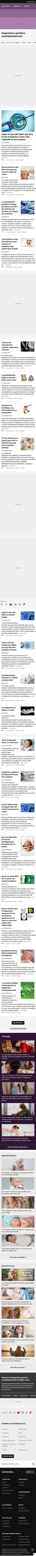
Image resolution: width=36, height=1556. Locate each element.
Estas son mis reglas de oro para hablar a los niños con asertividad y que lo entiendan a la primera (17, 1098)
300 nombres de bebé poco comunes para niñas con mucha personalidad (18, 1174)
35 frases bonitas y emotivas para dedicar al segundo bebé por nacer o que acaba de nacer (17, 1303)
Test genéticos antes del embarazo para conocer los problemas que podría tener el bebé (10, 244)
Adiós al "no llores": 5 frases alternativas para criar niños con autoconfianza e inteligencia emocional (17, 1077)
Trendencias (5, 1521)
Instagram (15, 604)
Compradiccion (6, 1526)
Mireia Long (10, 468)
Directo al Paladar (7, 1508)
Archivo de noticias (19, 1028)
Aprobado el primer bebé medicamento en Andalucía (9, 953)
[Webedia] (31, 1)
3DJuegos (21, 1482)
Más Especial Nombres (17, 1257)
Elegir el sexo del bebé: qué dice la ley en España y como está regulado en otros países (17, 137)
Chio (7, 797)
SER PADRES (6, 6)
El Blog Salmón (23, 1521)
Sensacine (22, 1495)
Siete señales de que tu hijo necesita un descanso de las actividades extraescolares (16, 1139)
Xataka (4, 1482)
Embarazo (5, 217)
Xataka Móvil (6, 1485)
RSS (19, 604)
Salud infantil (7, 415)
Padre (23, 42)
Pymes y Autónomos (24, 1523)
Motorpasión (22, 1508)
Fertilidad (5, 142)
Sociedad (22, 1444)
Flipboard (24, 604)
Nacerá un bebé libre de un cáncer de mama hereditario (10, 878)
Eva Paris (9, 398)
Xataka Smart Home (8, 1490)
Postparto (5, 1437)
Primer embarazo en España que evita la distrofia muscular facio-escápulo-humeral (10, 443)
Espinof (21, 1498)
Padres (4, 1450)
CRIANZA (27, 6)
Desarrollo (22, 1437)
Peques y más (23, 1450)
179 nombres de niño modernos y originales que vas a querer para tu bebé (18, 1231)
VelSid (8, 943)
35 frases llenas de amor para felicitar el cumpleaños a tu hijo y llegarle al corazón (15, 1322)
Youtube (10, 604)
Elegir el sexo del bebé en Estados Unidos (8, 614)
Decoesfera (5, 1523)
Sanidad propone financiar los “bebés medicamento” (10, 677)
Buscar (33, 1464)
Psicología (6, 1036)
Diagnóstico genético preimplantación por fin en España (10, 774)
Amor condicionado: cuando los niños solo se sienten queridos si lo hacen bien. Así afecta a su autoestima (17, 1119)
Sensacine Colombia (24, 1542)
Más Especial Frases (17, 1367)
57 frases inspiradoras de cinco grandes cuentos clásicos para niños (18, 1341)
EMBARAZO (17, 6)
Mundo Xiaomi (6, 1493)
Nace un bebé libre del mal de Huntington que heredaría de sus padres (9, 842)
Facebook (6, 604)
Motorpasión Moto (24, 1511)
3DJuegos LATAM (24, 1536)
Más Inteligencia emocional (17, 1147)
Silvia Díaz (10, 160)
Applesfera (5, 1487)
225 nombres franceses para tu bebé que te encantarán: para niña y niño (16, 1193)
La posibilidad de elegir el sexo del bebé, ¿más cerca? (9, 377)
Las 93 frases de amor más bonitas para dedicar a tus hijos (18, 1284)
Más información (28, 1554)
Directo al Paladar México (9, 1545)
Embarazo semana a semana (9, 1445)
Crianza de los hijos (25, 1440)
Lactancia (5, 1433)
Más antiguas (18, 1022)
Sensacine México (24, 1539)
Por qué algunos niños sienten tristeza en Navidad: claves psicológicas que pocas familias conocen (18, 1056)
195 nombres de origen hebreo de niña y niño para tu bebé (17, 1212)
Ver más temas (8, 1456)
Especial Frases (8, 1266)
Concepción (6, 353)
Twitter (1, 604)
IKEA (29, 42)
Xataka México (6, 1536)
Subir (28, 1472)
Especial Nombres (9, 1156)
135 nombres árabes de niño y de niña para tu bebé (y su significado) (17, 1250)
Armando (9, 267)
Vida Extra (21, 1485)
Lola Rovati (10, 195)
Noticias (5, 177)
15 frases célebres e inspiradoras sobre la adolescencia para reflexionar (16, 1360)
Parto (20, 1433)
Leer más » (5, 158)
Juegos (17, 42)
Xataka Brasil (6, 1539)
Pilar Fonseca (11, 232)
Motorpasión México (24, 1545)
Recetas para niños (8, 1440)
